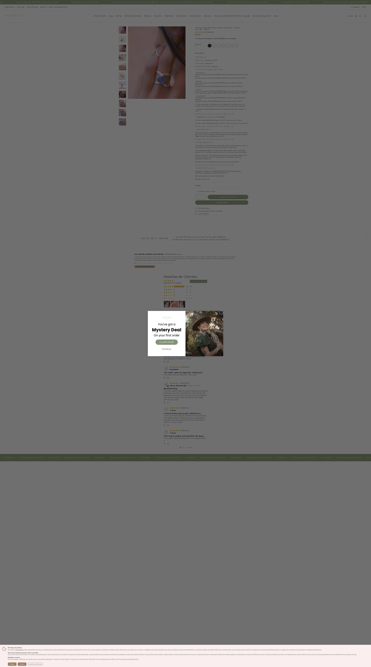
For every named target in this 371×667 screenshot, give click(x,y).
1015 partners (19, 649)
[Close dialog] (221, 312)
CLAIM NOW (166, 342)
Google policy (134, 659)
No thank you (166, 349)
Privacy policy (122, 659)
